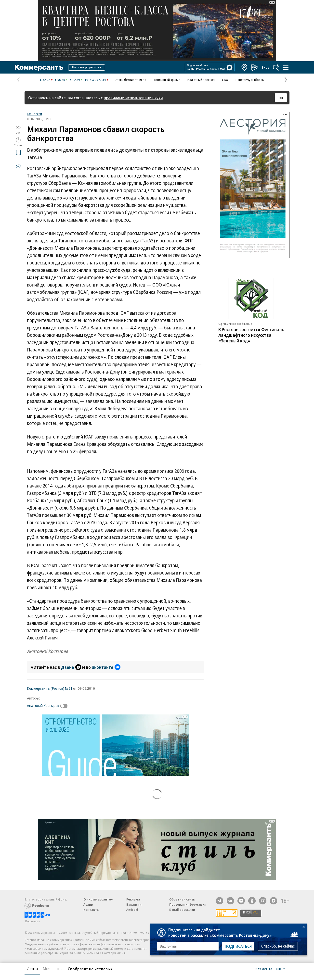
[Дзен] (241, 900)
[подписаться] (65, 706)
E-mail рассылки (182, 909)
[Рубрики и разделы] (285, 67)
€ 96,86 (60, 79)
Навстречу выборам (250, 79)
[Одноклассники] (252, 900)
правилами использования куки (133, 97)
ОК (281, 97)
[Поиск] (276, 67)
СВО (225, 79)
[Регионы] (244, 67)
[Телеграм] (219, 900)
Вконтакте (102, 667)
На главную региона (86, 67)
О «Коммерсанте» (98, 899)
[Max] (273, 900)
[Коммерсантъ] (39, 67)
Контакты (91, 909)
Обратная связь (182, 899)
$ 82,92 (45, 79)
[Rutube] (262, 900)
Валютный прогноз (201, 79)
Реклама (133, 899)
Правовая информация (187, 904)
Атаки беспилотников (131, 79)
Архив (88, 904)
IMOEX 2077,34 (95, 79)
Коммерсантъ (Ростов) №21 (49, 688)
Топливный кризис (167, 79)
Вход (266, 67)
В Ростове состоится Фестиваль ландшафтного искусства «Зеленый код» (251, 335)
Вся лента (263, 968)
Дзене (67, 667)
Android (132, 909)
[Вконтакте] (230, 900)
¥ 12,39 (75, 79)
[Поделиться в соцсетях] (18, 166)
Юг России (34, 114)
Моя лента (52, 968)
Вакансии (134, 904)
